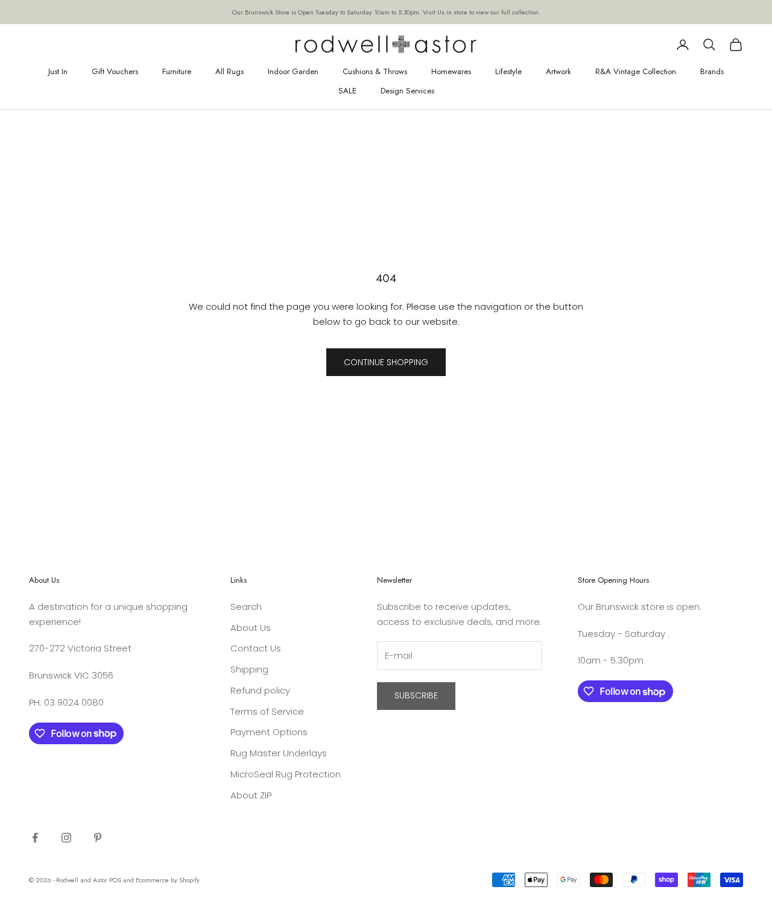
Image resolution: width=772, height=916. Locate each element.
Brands (712, 71)
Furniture (176, 71)
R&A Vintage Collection (635, 71)
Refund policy (260, 690)
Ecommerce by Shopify (168, 880)
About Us (250, 627)
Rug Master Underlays (278, 753)
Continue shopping (386, 362)
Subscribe (416, 695)
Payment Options (269, 732)
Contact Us (255, 648)
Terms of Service (267, 711)
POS (115, 880)
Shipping (249, 669)
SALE (347, 90)
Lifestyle (508, 71)
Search (246, 606)
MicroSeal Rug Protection (285, 774)
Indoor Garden (293, 71)
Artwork (558, 71)
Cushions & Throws (375, 71)
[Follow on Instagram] (66, 838)
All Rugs (229, 71)
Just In (58, 71)
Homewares (451, 71)
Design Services (407, 90)
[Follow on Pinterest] (98, 838)
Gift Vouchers (115, 71)
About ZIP (250, 795)
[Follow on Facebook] (35, 838)
